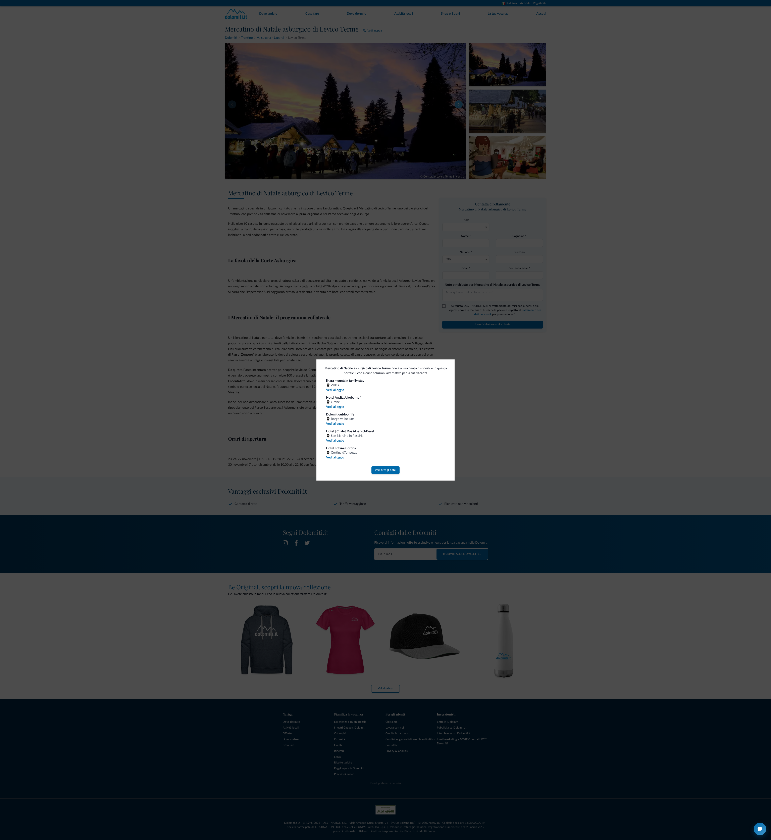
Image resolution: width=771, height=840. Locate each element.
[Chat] (760, 829)
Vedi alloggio (335, 390)
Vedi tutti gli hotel (385, 470)
